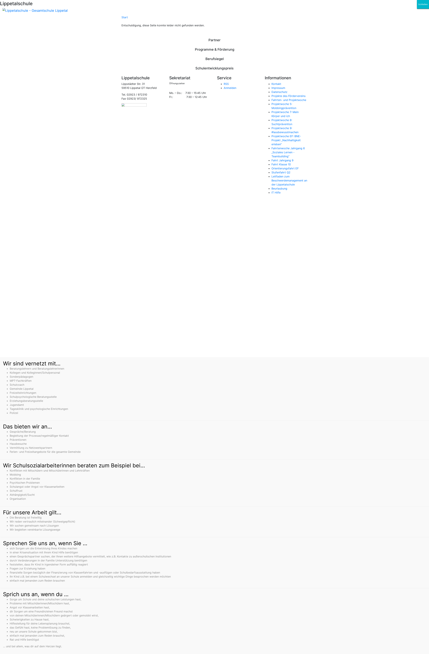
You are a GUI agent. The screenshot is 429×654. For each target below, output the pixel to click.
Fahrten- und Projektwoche (288, 100)
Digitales (172, 18)
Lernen (187, 18)
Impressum (278, 88)
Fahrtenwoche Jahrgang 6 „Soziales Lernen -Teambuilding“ (288, 152)
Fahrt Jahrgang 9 (282, 160)
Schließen (423, 4)
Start (124, 17)
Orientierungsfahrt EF (285, 168)
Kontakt (276, 84)
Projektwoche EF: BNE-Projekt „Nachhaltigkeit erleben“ (286, 140)
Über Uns (154, 18)
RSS (226, 84)
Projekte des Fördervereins (288, 96)
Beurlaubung (279, 188)
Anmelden (230, 88)
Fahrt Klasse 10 (281, 164)
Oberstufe (203, 18)
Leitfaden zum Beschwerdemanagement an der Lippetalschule (289, 180)
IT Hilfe (276, 192)
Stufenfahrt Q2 (280, 172)
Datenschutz (279, 92)
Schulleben (136, 18)
